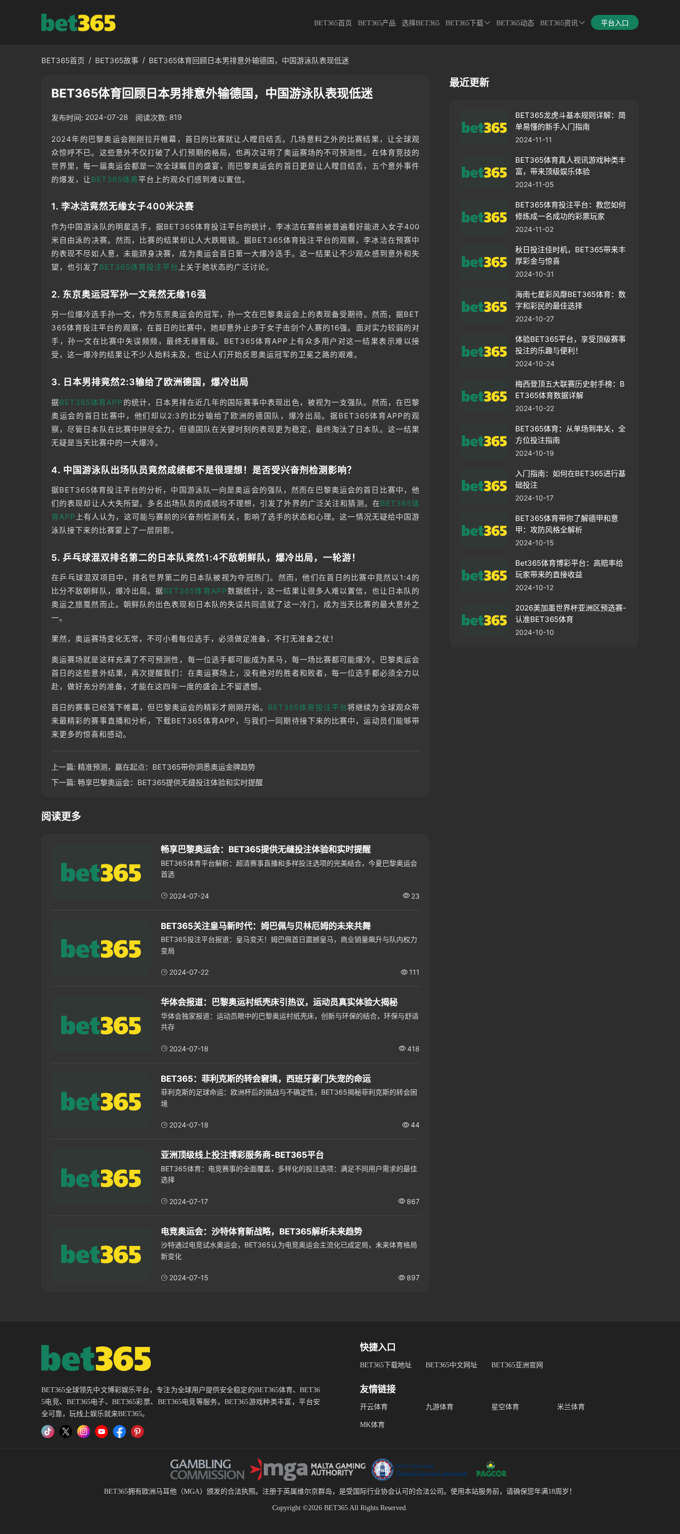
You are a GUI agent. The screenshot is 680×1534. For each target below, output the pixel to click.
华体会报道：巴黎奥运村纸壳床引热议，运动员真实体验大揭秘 (279, 1002)
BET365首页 (333, 23)
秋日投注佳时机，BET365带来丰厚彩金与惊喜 (570, 255)
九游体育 (439, 1407)
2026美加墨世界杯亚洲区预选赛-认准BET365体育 (570, 613)
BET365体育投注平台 (138, 267)
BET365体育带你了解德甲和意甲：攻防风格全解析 (566, 523)
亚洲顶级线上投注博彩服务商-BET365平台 (242, 1155)
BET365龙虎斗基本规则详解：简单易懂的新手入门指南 (570, 120)
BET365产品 (377, 23)
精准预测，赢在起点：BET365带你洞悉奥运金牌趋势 (166, 767)
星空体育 (505, 1407)
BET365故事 (116, 60)
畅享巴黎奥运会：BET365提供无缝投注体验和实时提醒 (170, 782)
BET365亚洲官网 (517, 1365)
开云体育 (374, 1407)
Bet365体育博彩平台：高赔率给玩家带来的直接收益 (569, 568)
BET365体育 (114, 179)
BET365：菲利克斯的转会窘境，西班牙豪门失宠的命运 (266, 1079)
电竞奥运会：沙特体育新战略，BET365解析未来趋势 (261, 1231)
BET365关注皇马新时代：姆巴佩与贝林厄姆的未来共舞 (266, 926)
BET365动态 (515, 23)
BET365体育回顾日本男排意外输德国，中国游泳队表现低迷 (249, 60)
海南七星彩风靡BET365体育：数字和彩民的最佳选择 (570, 300)
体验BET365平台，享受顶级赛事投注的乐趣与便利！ (570, 344)
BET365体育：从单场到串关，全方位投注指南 (570, 434)
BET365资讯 (559, 23)
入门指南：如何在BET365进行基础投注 (570, 479)
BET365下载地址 (386, 1365)
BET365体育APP (91, 402)
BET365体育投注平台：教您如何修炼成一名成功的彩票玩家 (570, 210)
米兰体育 (571, 1407)
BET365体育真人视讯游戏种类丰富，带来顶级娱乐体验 (570, 165)
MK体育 (372, 1425)
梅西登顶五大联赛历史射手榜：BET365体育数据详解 (570, 389)
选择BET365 (421, 23)
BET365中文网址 (451, 1365)
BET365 (116, 1491)
